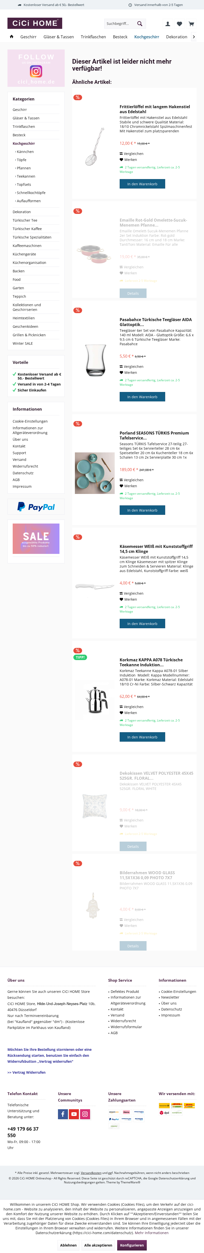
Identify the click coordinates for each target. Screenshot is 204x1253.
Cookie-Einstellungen (30, 421)
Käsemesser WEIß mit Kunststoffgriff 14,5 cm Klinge (156, 549)
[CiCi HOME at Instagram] (36, 68)
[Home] (11, 37)
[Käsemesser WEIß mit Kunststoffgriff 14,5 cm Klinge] (95, 587)
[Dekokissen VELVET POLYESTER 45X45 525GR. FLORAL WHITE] (95, 806)
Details (133, 293)
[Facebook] (63, 1114)
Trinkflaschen (24, 126)
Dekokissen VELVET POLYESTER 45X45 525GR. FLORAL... (156, 776)
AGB (16, 479)
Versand (19, 459)
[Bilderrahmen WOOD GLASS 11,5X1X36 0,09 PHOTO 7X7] (95, 906)
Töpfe (21, 159)
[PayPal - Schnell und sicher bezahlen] (36, 506)
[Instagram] (85, 1114)
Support (19, 452)
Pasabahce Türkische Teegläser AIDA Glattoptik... (156, 322)
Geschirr (20, 109)
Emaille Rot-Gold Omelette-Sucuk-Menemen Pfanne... (153, 223)
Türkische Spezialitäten (32, 237)
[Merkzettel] (179, 24)
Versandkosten (91, 1173)
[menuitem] (191, 24)
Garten (18, 288)
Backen (19, 271)
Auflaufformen (28, 200)
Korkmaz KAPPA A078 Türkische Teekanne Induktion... (151, 662)
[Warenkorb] (191, 24)
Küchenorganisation (29, 262)
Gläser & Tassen (26, 118)
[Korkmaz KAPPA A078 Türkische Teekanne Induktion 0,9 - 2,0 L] (95, 700)
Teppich (19, 296)
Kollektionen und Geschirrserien (27, 307)
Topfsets (23, 184)
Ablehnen (68, 1245)
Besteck (19, 135)
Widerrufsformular (126, 1026)
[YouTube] (74, 1114)
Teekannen (25, 176)
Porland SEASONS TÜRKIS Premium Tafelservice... (154, 435)
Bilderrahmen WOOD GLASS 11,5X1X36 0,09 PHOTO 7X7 (147, 875)
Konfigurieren (132, 1245)
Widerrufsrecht (25, 466)
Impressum (22, 486)
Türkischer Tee (25, 220)
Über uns (20, 439)
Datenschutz (23, 473)
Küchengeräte (24, 254)
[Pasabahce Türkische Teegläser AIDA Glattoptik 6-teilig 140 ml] (95, 360)
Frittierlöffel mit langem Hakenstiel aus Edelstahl (155, 109)
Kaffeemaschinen (27, 245)
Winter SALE (23, 343)
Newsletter (170, 997)
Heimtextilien (24, 318)
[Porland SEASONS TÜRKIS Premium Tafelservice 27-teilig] (95, 473)
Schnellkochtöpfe (31, 192)
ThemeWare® (130, 1182)
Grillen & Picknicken (29, 335)
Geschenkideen (25, 326)
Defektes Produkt (125, 991)
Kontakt (19, 446)
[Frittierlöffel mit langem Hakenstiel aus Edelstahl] (95, 147)
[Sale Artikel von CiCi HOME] (36, 539)
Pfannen (23, 168)
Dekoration (22, 211)
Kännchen (25, 151)
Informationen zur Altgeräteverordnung (30, 430)
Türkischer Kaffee (27, 228)
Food (17, 279)
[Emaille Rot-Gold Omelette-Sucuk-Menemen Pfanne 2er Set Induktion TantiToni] (95, 253)
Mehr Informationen (152, 1232)
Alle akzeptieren (98, 1245)
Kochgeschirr (24, 143)
